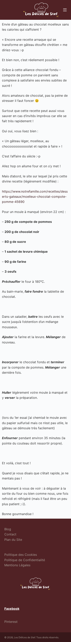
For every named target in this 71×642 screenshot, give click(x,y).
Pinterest (11, 622)
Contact (10, 534)
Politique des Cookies (20, 555)
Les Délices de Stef (24, 637)
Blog (7, 529)
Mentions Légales (17, 565)
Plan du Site (13, 540)
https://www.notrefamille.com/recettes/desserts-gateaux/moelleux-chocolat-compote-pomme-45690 (35, 196)
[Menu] (65, 10)
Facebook (11, 609)
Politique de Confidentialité (24, 560)
